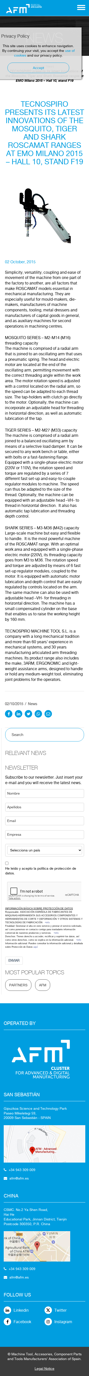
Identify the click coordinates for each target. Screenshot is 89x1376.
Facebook (22, 1321)
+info (47, 922)
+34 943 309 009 (22, 1170)
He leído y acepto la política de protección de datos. (40, 870)
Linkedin (21, 1310)
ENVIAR (14, 960)
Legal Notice (44, 1369)
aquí (35, 947)
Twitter (60, 1310)
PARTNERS (18, 985)
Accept (38, 68)
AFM (42, 985)
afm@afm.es (19, 1178)
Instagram (63, 1321)
